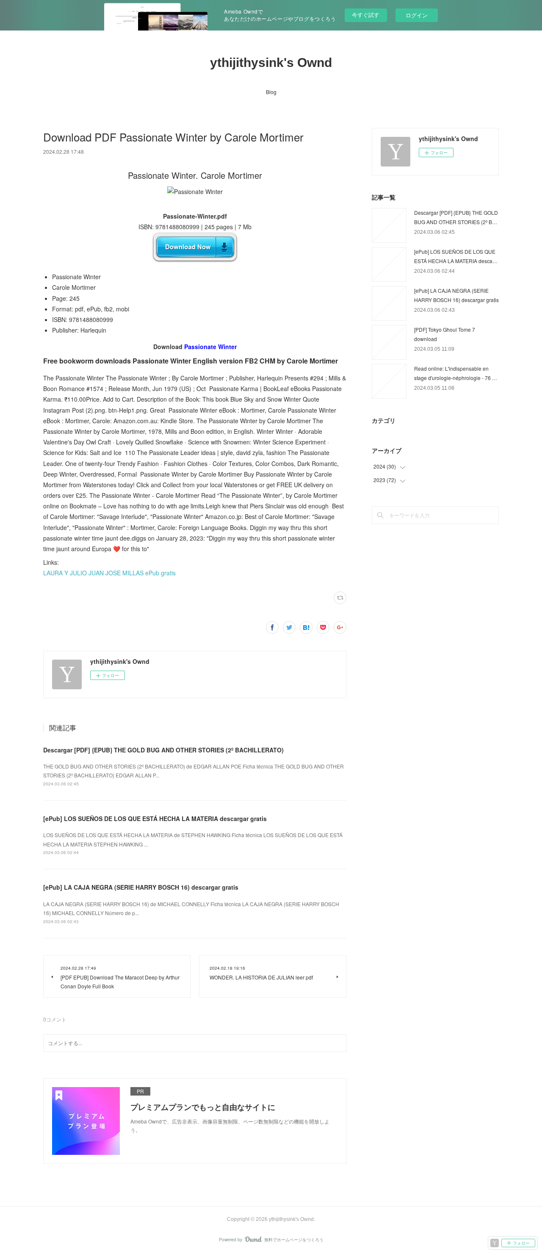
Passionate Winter (210, 346)
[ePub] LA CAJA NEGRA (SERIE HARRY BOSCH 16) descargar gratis (140, 887)
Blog (271, 91)
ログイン (417, 15)
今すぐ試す (365, 15)
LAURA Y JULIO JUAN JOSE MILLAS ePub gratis (109, 573)
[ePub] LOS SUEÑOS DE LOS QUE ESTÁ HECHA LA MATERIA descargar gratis (155, 818)
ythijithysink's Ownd (271, 62)
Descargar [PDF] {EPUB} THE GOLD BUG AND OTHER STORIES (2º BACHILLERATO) (163, 750)
